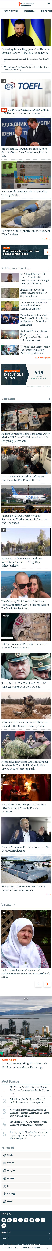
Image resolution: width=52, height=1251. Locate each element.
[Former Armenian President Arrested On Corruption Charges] (26, 830)
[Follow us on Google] (20, 1220)
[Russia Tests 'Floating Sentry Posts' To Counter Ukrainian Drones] (26, 869)
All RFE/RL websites (10, 1248)
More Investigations (43, 358)
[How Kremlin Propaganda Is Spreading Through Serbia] (26, 175)
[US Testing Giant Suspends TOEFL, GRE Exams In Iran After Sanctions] (26, 93)
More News (46, 239)
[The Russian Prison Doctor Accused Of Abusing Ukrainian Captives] (10, 306)
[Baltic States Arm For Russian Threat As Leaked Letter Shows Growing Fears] (26, 705)
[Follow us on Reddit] (9, 1220)
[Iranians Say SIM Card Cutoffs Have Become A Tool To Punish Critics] (26, 460)
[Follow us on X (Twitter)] (26, 1220)
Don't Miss (8, 399)
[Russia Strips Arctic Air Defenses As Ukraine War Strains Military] (10, 293)
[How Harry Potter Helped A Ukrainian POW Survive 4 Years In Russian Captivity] (26, 787)
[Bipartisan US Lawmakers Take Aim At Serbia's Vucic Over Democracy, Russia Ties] (26, 132)
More (48, 894)
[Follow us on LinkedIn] (37, 1220)
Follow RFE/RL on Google (31, 1248)
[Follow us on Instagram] (15, 1220)
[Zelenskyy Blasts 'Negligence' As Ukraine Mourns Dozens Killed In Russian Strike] (26, 32)
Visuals (6, 905)
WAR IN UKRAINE (11, 11)
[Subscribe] (3, 1225)
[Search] (47, 1248)
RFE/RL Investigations (15, 268)
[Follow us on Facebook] (31, 1220)
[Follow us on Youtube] (3, 1220)
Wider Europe (9, 1060)
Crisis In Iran (29, 11)
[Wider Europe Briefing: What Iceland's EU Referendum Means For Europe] (26, 1026)
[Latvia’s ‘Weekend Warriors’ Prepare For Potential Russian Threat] (26, 627)
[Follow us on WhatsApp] (43, 1220)
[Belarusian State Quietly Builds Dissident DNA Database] (26, 214)
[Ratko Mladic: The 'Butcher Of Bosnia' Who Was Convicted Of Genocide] (26, 666)
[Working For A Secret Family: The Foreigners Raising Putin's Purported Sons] (10, 350)
